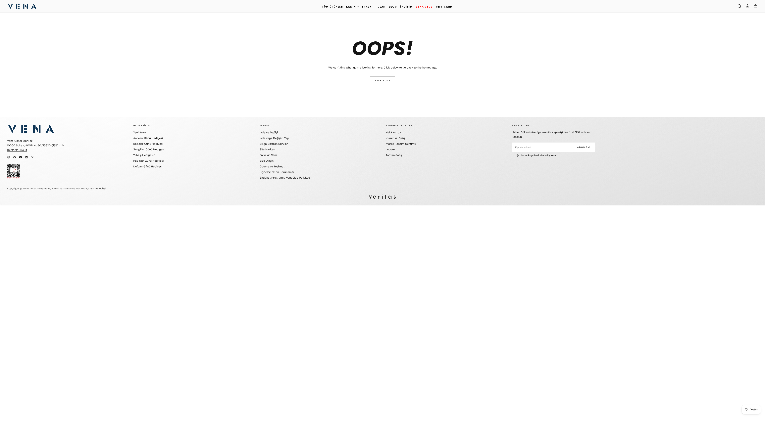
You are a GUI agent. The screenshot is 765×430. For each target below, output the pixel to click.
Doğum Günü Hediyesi (147, 166)
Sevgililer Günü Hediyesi (148, 149)
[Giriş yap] (747, 6)
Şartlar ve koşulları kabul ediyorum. (536, 155)
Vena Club (424, 6)
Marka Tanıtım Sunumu (401, 144)
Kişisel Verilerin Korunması (277, 172)
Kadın (351, 6)
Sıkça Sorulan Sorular (274, 144)
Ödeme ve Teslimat (272, 166)
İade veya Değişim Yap (274, 138)
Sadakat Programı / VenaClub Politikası (285, 177)
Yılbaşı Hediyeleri (144, 155)
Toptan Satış (394, 155)
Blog (393, 6)
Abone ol (584, 147)
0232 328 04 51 (17, 150)
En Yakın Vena (269, 155)
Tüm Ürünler (332, 6)
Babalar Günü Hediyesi (148, 144)
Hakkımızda (393, 132)
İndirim (406, 6)
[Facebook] (14, 157)
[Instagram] (8, 157)
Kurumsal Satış (395, 138)
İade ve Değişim (270, 132)
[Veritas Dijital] (382, 196)
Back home (382, 80)
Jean (382, 6)
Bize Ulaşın (267, 160)
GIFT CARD (444, 6)
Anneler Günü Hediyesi (148, 138)
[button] (739, 6)
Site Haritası (267, 149)
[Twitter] (32, 157)
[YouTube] (20, 157)
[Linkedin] (26, 157)
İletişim (390, 149)
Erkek (367, 6)
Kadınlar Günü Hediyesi (148, 160)
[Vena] (31, 129)
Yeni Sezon (140, 132)
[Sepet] (755, 6)
